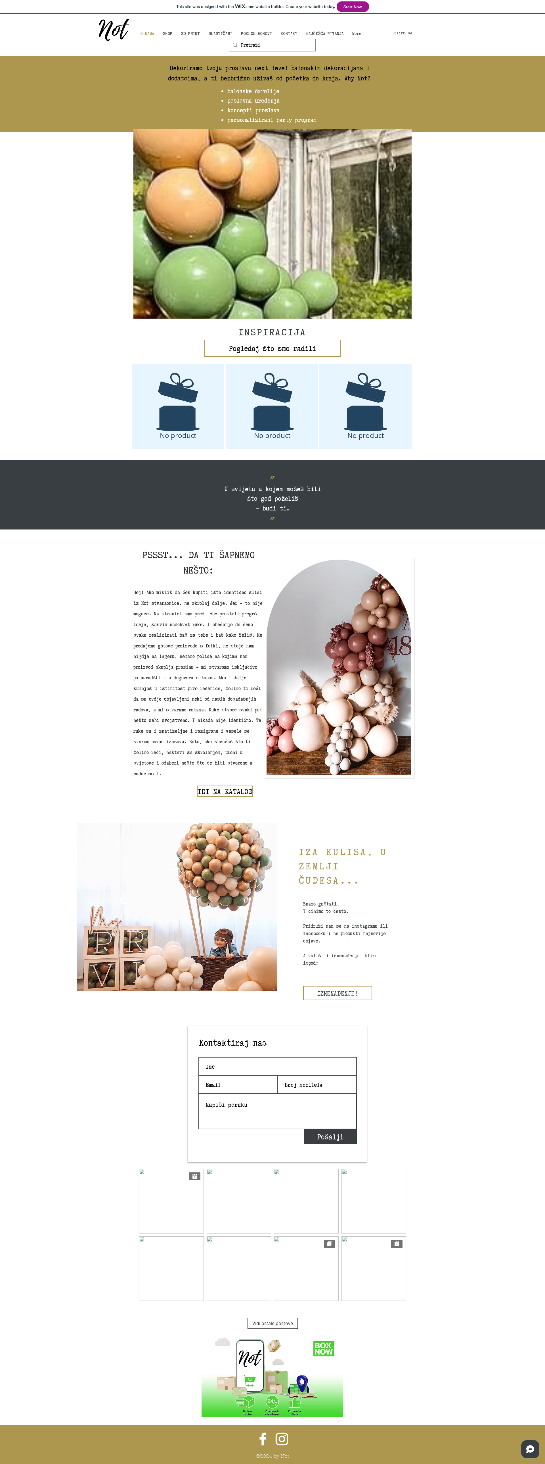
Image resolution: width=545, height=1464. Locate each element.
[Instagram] (281, 1439)
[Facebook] (262, 1439)
